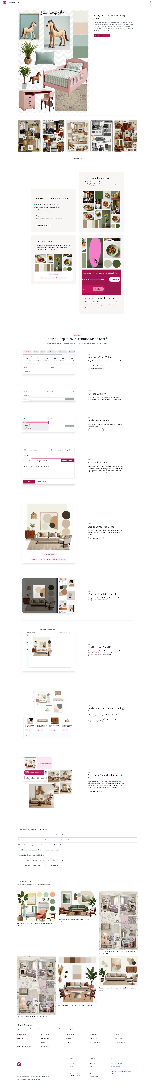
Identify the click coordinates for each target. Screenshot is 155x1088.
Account (92, 1063)
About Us (72, 1070)
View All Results (77, 158)
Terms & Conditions (117, 1063)
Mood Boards (94, 1080)
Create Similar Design (102, 36)
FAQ (91, 1067)
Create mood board (43, 225)
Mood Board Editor (94, 653)
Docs (91, 1070)
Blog (91, 1073)
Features (71, 1063)
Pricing (71, 1067)
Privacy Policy (115, 1067)
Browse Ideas (94, 1076)
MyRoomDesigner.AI (115, 782)
